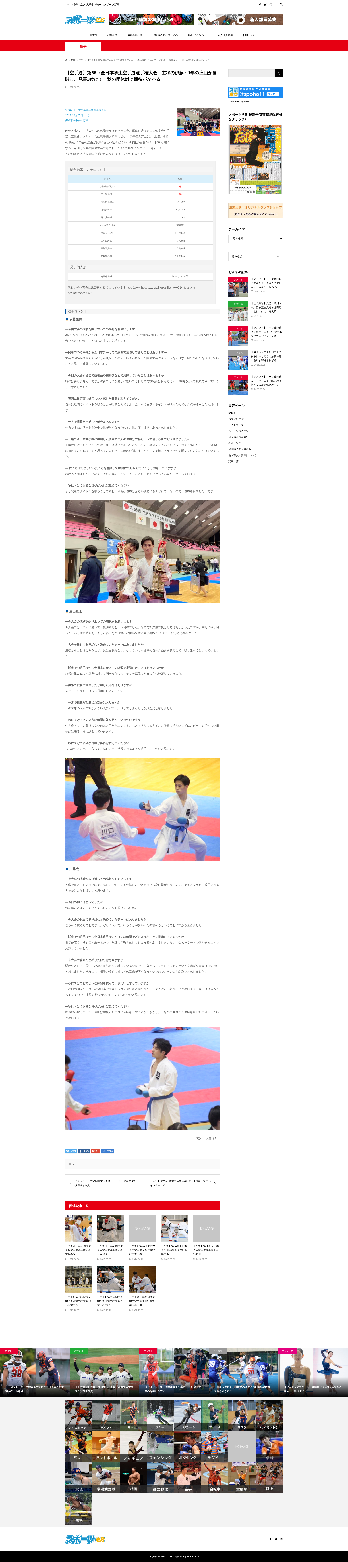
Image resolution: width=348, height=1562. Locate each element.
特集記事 (112, 35)
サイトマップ (236, 424)
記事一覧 (233, 461)
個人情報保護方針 (238, 437)
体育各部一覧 (135, 35)
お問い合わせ (250, 35)
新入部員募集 (225, 35)
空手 (83, 46)
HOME (94, 35)
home (231, 412)
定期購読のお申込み (239, 449)
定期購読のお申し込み (165, 35)
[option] (35, 1372)
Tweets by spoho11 (239, 101)
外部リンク (234, 443)
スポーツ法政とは (198, 35)
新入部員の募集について (242, 455)
